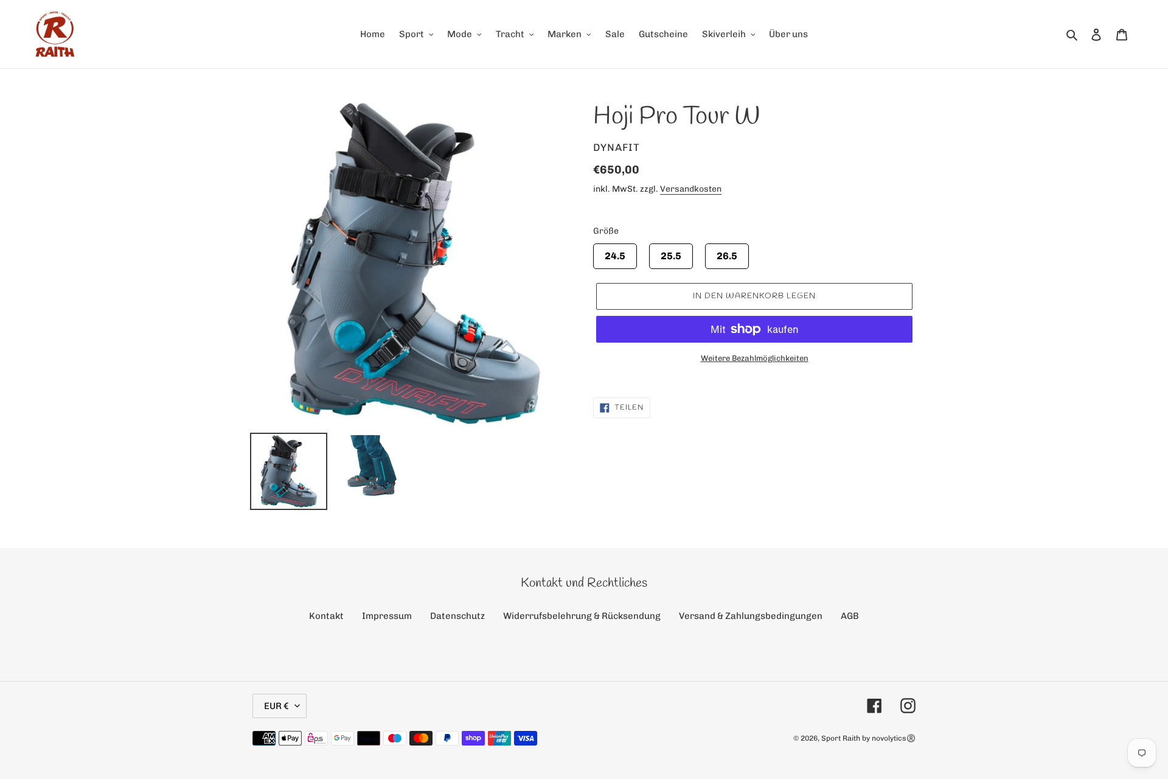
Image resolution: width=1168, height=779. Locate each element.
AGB (850, 615)
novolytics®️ (894, 738)
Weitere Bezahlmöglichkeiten (754, 358)
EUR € (276, 705)
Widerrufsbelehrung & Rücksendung (582, 615)
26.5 (727, 252)
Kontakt (326, 615)
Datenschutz (457, 615)
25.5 (671, 252)
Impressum (387, 615)
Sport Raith (840, 738)
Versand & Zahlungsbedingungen (750, 615)
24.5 (615, 252)
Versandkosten (690, 189)
